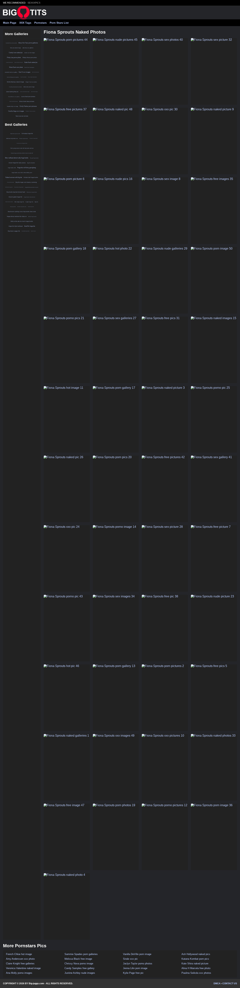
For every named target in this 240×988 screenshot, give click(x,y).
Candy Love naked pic (16, 52)
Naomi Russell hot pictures (13, 101)
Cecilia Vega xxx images (16, 111)
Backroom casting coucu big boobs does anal (22, 211)
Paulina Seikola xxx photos (196, 972)
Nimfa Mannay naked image (15, 82)
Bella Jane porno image (28, 86)
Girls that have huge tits (9, 187)
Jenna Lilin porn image (135, 968)
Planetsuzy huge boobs (32, 192)
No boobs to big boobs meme (21, 206)
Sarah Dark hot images (29, 67)
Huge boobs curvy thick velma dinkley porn (22, 172)
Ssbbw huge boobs (32, 216)
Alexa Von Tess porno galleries (28, 43)
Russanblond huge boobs (25, 231)
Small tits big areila (31, 206)
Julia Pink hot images (34, 91)
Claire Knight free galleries (20, 963)
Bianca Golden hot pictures (18, 62)
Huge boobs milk (12, 167)
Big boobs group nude (15, 133)
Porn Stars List (59, 22)
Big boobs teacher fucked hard (16, 192)
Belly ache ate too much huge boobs (22, 221)
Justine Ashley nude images (79, 972)
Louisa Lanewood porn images (24, 91)
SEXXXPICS (34, 3)
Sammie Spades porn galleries (81, 954)
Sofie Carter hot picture (35, 72)
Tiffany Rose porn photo (29, 57)
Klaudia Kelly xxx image (12, 106)
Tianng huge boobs (13, 206)
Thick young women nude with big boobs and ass (22, 148)
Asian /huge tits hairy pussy (17, 162)
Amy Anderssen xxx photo (20, 958)
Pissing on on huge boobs (33, 138)
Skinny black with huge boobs (18, 187)
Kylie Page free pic (133, 972)
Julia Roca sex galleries (27, 47)
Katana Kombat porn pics (195, 958)
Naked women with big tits (13, 177)
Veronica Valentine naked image (23, 968)
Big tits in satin (33, 231)
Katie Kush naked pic (31, 62)
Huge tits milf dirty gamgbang (26, 167)
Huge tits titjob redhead (16, 226)
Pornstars (40, 22)
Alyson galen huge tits (15, 197)
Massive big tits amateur (9, 201)
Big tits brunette (31, 162)
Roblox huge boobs (23, 138)
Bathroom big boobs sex (12, 138)
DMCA (217, 983)
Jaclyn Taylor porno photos (137, 963)
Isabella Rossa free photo (11, 43)
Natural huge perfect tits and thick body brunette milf (22, 153)
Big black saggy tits (14, 231)
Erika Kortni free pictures (26, 101)
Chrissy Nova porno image (78, 963)
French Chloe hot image (19, 954)
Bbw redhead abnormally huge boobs (16, 158)
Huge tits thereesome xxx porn (31, 187)
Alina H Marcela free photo (196, 968)
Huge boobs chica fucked (29, 197)
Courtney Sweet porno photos (15, 86)
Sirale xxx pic (130, 958)
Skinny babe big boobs (10, 182)
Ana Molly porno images (19, 972)
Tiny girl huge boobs (34, 158)
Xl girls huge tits (29, 201)
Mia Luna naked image (15, 47)
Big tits (36, 201)
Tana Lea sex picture (22, 116)
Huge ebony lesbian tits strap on (17, 216)
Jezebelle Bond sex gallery (11, 72)
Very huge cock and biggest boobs (21, 143)
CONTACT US (229, 983)
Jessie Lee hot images (29, 52)
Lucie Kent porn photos (28, 96)
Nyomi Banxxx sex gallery (14, 96)
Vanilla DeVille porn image (137, 954)
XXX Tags (25, 22)
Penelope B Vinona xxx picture (30, 111)
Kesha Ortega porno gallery (13, 77)
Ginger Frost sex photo (31, 82)
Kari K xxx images (24, 72)
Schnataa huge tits (27, 133)
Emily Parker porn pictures (28, 106)
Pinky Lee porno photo (14, 57)
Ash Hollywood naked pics (196, 954)
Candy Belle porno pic (9, 62)
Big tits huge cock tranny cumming (26, 182)
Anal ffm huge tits (29, 226)
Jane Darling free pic (12, 91)
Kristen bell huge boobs (31, 177)
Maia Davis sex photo (16, 67)
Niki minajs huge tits (19, 201)
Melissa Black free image (78, 958)
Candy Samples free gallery (79, 968)
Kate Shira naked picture (195, 963)
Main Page (9, 22)
